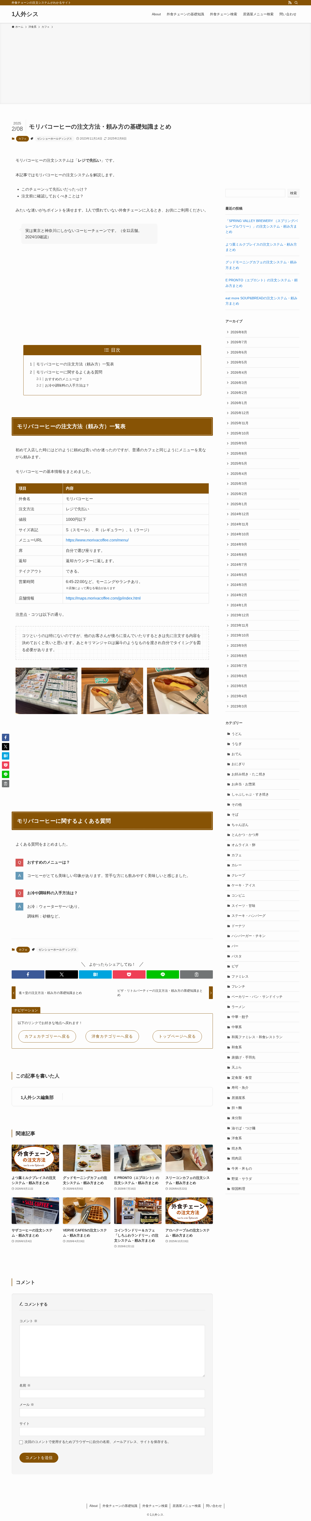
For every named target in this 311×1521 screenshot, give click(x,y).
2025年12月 (240, 413)
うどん (237, 734)
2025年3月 (239, 484)
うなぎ (237, 744)
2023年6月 (239, 676)
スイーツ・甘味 (243, 906)
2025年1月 (239, 504)
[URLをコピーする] (196, 974)
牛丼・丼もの (242, 1168)
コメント (28, 1321)
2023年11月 (240, 625)
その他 (237, 804)
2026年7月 (239, 342)
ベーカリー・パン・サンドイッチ (257, 997)
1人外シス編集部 (37, 1097)
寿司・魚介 (240, 1087)
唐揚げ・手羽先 (243, 1057)
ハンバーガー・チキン (249, 936)
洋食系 (237, 1138)
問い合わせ (214, 1506)
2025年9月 (239, 443)
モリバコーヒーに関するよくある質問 (69, 372)
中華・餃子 (240, 1017)
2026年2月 (239, 393)
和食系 (237, 1047)
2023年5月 (239, 686)
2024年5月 (239, 575)
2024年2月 (239, 595)
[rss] (290, 2)
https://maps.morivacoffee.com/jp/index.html (103, 598)
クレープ (238, 875)
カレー (237, 865)
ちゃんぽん (240, 825)
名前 (25, 1385)
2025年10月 (240, 433)
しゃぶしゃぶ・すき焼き (250, 794)
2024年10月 (240, 534)
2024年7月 (239, 564)
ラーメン (238, 1007)
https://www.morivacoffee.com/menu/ (97, 540)
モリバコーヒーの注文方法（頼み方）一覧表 (75, 364)
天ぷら (237, 1067)
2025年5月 (239, 463)
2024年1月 (239, 605)
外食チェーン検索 (155, 1506)
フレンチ (238, 986)
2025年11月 (240, 423)
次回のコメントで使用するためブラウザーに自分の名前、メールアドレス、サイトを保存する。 (98, 1442)
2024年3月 (239, 585)
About (93, 1506)
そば (235, 814)
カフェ (22, 138)
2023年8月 (239, 656)
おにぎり (238, 764)
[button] (28, 974)
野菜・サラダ (242, 1179)
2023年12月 (240, 615)
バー (235, 946)
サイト (24, 1423)
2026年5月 (239, 362)
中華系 (237, 1027)
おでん (237, 754)
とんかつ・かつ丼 (245, 835)
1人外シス (25, 14)
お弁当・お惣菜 (243, 784)
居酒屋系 (238, 1098)
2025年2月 (239, 494)
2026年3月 (239, 383)
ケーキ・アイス (243, 885)
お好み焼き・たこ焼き (249, 774)
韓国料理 (238, 1189)
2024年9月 (239, 544)
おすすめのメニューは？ (63, 379)
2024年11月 (240, 524)
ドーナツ (238, 926)
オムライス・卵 (243, 845)
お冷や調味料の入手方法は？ (67, 385)
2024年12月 (240, 514)
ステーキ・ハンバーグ (249, 916)
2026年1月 (239, 403)
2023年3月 (239, 706)
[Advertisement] (155, 66)
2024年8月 (239, 555)
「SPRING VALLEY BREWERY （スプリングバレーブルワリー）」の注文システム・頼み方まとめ (261, 226)
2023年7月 (239, 666)
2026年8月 (239, 332)
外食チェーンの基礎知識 (120, 1506)
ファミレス (240, 976)
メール (26, 1404)
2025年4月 (239, 474)
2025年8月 (239, 453)
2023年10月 (240, 635)
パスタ (237, 956)
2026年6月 (239, 352)
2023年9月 (239, 645)
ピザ (235, 966)
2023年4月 (239, 696)
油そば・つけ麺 (243, 1128)
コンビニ (238, 895)
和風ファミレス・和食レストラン (257, 1037)
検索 (293, 193)
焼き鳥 (237, 1148)
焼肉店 (237, 1158)
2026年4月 (239, 372)
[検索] (296, 2)
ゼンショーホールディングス (54, 138)
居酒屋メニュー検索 (187, 1506)
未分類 (237, 1118)
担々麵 (237, 1108)
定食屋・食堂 (242, 1077)
